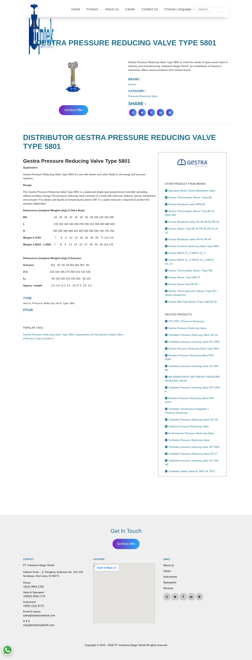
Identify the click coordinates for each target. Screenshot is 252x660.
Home (75, 9)
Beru (120, 334)
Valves (167, 570)
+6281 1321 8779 (33, 605)
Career (130, 9)
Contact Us (149, 9)
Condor (47, 338)
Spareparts (169, 582)
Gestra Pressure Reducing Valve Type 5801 (48, 334)
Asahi (112, 334)
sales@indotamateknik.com (39, 615)
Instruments (170, 576)
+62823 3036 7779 (34, 596)
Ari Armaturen (99, 334)
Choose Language (177, 9)
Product (92, 9)
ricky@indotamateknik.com (38, 624)
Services (168, 588)
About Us (112, 9)
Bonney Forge (33, 338)
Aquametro (82, 334)
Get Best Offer (73, 110)
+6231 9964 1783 (33, 586)
